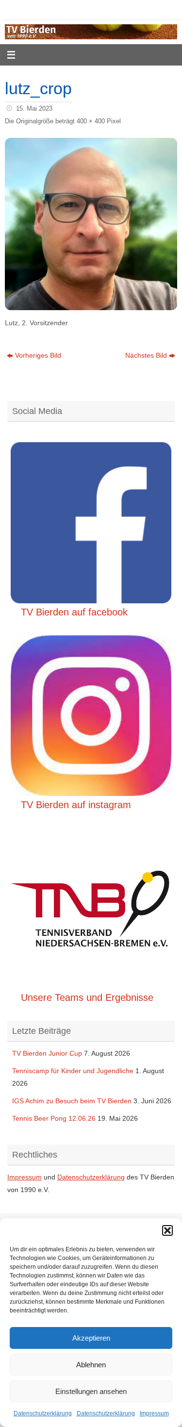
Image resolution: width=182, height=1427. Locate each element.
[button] (167, 1230)
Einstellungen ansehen (91, 1391)
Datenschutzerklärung (43, 1413)
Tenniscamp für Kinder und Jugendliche (72, 1071)
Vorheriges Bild (38, 355)
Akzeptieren (91, 1338)
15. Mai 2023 (34, 108)
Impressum (154, 1413)
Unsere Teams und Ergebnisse (87, 997)
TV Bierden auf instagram (76, 804)
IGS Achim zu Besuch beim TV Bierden (72, 1101)
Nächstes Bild (146, 355)
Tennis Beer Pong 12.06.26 (54, 1118)
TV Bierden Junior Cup (47, 1053)
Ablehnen (91, 1365)
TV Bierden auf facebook (74, 612)
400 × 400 (91, 121)
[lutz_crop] (91, 224)
